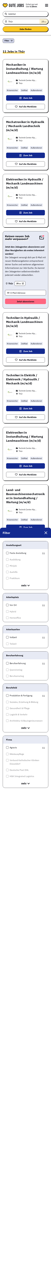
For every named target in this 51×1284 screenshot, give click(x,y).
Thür (21, 83)
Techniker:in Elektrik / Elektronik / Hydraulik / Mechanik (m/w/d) (22, 379)
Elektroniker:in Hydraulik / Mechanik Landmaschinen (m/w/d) (24, 183)
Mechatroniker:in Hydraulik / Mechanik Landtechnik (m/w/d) (25, 126)
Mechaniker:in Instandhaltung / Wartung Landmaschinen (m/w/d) (24, 69)
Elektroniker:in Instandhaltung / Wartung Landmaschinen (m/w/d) (24, 436)
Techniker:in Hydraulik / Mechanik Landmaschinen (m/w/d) (24, 322)
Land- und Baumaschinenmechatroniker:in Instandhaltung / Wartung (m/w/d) (25, 496)
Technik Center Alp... (27, 80)
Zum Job (27, 98)
